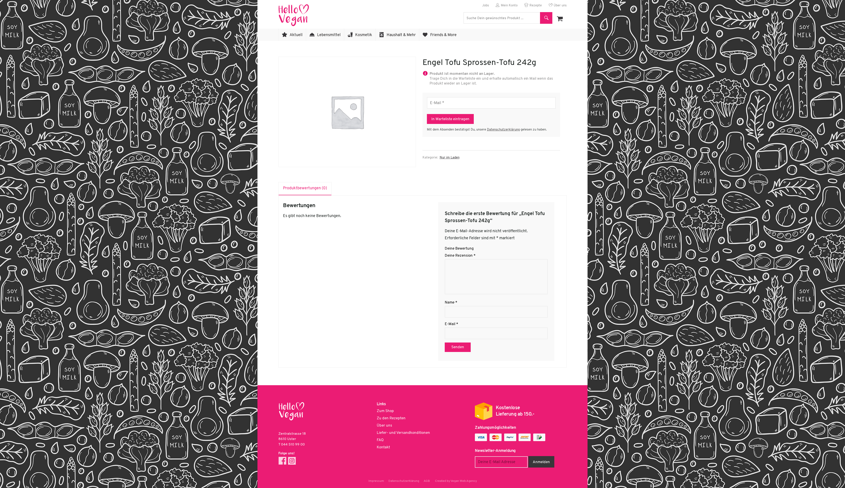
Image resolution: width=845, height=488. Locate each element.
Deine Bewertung (459, 248)
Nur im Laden (449, 157)
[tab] (305, 188)
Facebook (282, 461)
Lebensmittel (329, 35)
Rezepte (535, 5)
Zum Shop (385, 411)
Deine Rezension (460, 256)
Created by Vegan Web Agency (456, 481)
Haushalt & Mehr (401, 35)
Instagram (292, 461)
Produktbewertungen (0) (305, 188)
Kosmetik (363, 35)
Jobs (485, 5)
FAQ (380, 440)
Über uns (560, 5)
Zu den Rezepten (391, 418)
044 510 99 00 (293, 444)
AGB (427, 481)
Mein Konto (509, 5)
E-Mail (451, 324)
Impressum (376, 481)
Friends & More (443, 35)
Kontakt (383, 447)
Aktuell (296, 35)
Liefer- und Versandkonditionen (403, 433)
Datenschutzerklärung (503, 129)
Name (451, 302)
